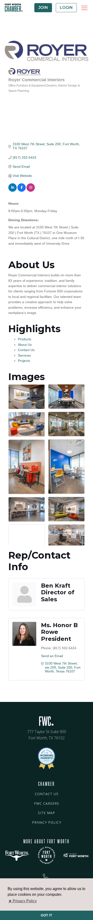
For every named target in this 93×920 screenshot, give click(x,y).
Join (43, 7)
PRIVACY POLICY (46, 822)
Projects (24, 361)
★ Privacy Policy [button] (22, 901)
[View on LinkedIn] (12, 190)
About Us (25, 345)
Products (24, 339)
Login (66, 7)
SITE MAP (46, 813)
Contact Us (26, 350)
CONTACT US (46, 794)
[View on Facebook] (21, 190)
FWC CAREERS (46, 803)
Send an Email (52, 656)
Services (24, 355)
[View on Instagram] (30, 190)
